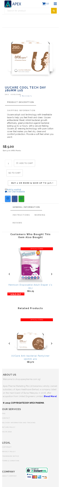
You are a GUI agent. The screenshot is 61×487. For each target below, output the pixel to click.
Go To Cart (15, 173)
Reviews (17, 222)
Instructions (21, 215)
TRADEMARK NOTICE (10, 456)
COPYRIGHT (7, 447)
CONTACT (6, 418)
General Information (26, 207)
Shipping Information (21, 110)
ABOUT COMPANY (9, 476)
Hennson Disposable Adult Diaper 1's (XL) (30, 286)
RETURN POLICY (8, 427)
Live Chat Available (16, 191)
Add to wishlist (14, 189)
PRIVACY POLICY (9, 451)
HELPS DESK (7, 432)
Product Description (20, 102)
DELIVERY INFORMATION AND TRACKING (18, 422)
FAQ (3, 413)
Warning (39, 215)
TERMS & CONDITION (10, 460)
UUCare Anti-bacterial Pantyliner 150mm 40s (30, 357)
